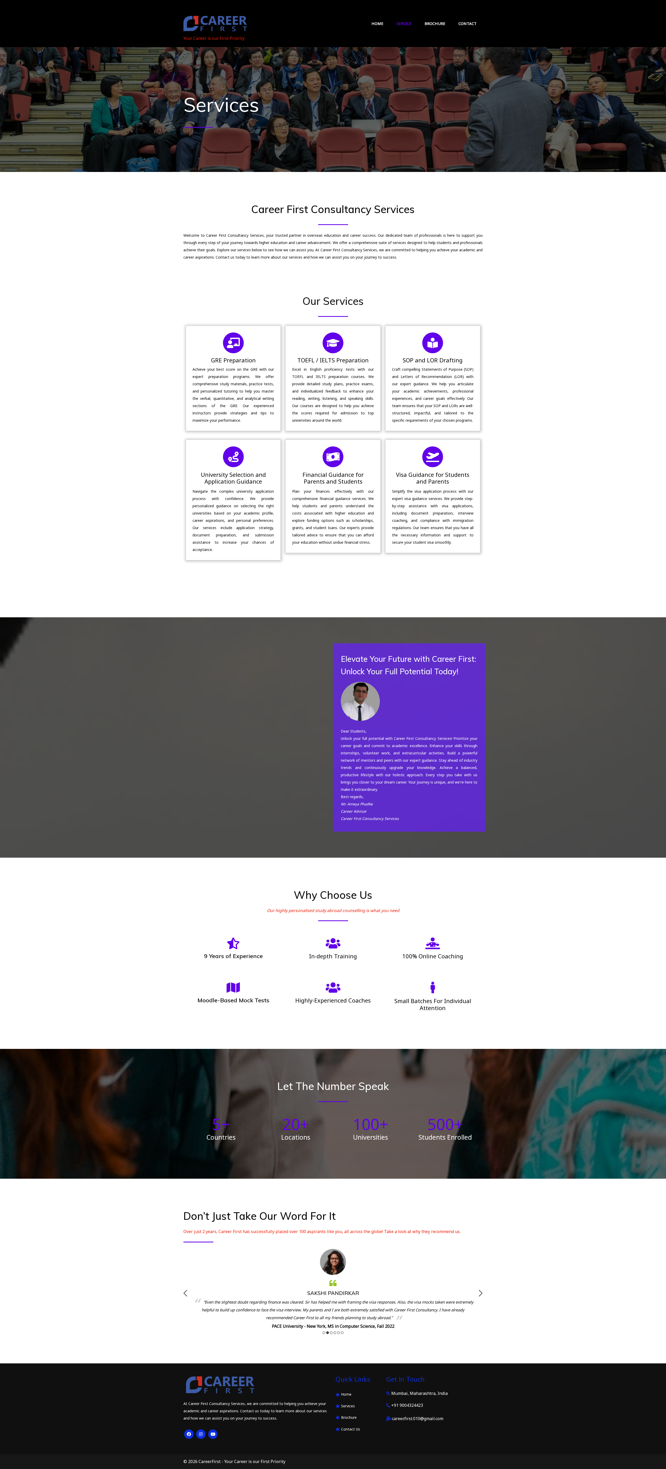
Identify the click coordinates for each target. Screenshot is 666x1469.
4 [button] (335, 1332)
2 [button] (327, 1332)
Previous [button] (185, 1293)
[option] (333, 1285)
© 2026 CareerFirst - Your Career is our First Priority (234, 1461)
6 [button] (342, 1332)
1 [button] (324, 1332)
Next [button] (481, 1293)
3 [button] (331, 1332)
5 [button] (338, 1332)
